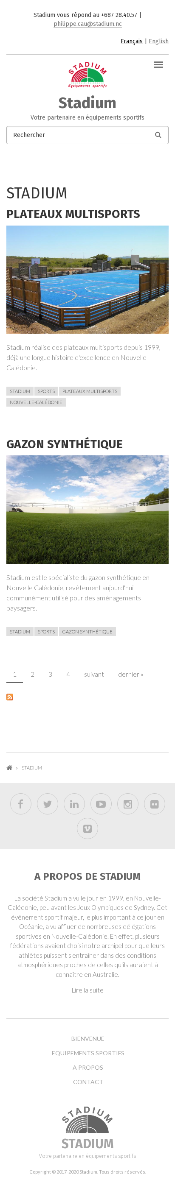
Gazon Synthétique (87, 631)
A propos (88, 1068)
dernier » (131, 674)
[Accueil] (87, 74)
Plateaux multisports (73, 214)
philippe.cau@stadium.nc (88, 24)
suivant (94, 674)
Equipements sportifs (88, 1053)
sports (46, 391)
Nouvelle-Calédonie (36, 402)
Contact (88, 1082)
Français (132, 41)
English (159, 41)
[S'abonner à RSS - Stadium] (87, 696)
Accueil (9, 767)
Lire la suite (88, 990)
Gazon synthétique (64, 444)
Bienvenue (87, 1039)
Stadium (87, 103)
